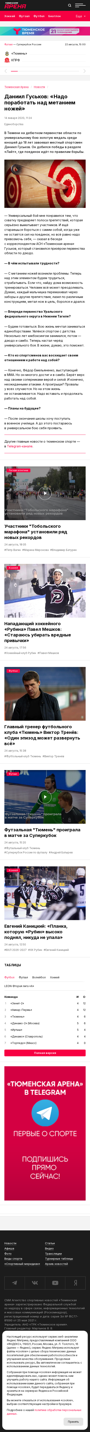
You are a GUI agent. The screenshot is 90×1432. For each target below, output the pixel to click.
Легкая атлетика (18, 470)
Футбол (39, 16)
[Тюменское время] (45, 31)
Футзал (24, 16)
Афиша (9, 1248)
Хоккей (9, 16)
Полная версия (45, 1053)
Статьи (50, 1243)
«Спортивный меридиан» (22, 1263)
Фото (8, 1253)
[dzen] (75, 1283)
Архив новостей (56, 1263)
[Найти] (69, 5)
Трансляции (53, 1253)
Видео (49, 1248)
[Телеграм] (45, 1133)
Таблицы (12, 965)
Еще (79, 16)
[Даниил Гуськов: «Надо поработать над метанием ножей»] (45, 184)
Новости (10, 1243)
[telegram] (14, 1283)
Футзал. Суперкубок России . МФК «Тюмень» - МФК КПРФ (45, 54)
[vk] (35, 1283)
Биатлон (54, 16)
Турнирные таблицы (59, 1258)
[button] (5, 71)
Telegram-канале (20, 446)
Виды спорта (13, 1258)
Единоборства (13, 124)
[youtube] (55, 1283)
